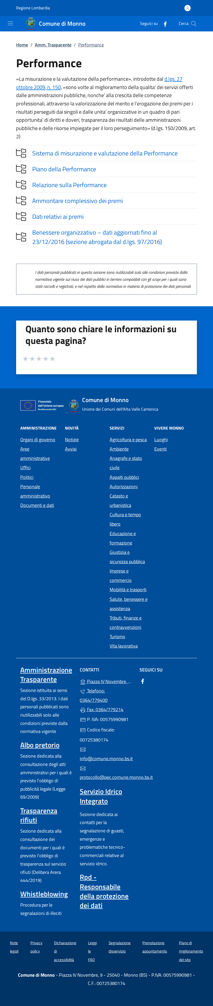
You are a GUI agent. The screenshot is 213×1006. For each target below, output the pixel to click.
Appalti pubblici (124, 477)
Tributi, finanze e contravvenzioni (126, 622)
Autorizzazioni (124, 486)
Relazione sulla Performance (69, 184)
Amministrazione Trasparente (46, 674)
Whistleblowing (44, 893)
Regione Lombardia (33, 8)
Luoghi (161, 439)
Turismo (117, 636)
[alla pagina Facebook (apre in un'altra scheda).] (163, 23)
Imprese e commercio (121, 575)
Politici (27, 477)
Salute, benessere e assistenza (129, 604)
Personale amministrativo (35, 491)
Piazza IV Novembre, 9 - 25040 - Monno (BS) (109, 681)
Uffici (25, 467)
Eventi (160, 448)
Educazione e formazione (123, 538)
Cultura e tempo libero (125, 519)
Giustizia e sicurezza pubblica (127, 557)
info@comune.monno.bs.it (106, 758)
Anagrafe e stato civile (126, 463)
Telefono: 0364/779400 (94, 695)
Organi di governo (37, 439)
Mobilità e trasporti (128, 589)
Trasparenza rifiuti (38, 815)
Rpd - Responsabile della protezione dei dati (104, 891)
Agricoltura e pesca (128, 439)
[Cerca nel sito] (194, 24)
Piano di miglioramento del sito (191, 951)
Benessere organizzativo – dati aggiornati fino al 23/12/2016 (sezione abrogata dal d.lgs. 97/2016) (97, 237)
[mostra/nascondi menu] (10, 23)
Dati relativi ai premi (58, 216)
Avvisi (71, 448)
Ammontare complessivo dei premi (77, 200)
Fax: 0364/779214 (104, 709)
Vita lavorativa (124, 645)
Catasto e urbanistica (120, 500)
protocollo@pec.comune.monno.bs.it (106, 777)
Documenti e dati (37, 505)
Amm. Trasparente (53, 44)
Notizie (72, 439)
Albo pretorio (39, 744)
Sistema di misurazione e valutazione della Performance (105, 153)
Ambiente (119, 448)
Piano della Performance (64, 169)
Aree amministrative (35, 453)
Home (22, 44)
